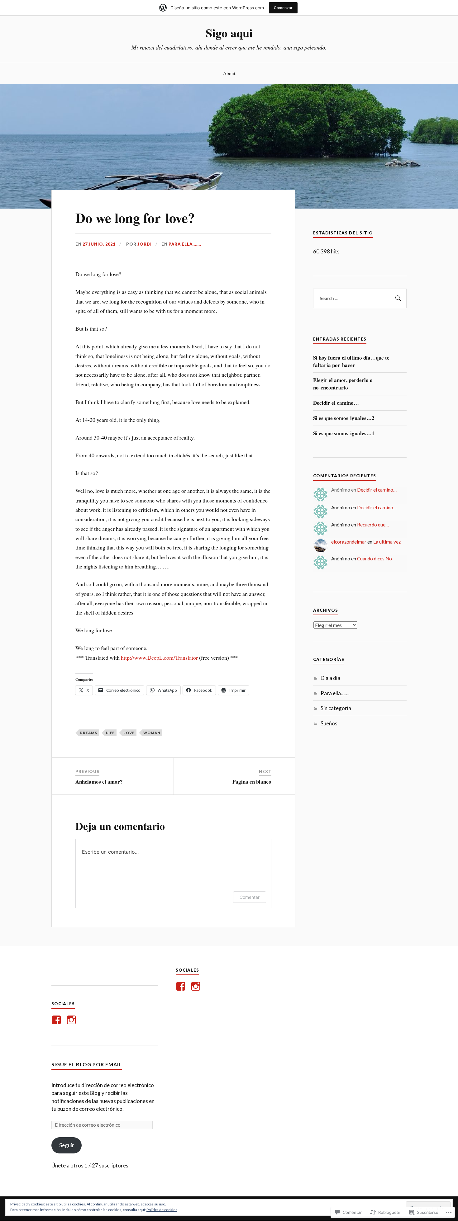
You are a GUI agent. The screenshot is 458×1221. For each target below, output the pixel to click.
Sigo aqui (229, 32)
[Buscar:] (360, 299)
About (229, 73)
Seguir (66, 1145)
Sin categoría (336, 708)
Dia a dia (330, 678)
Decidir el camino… (336, 403)
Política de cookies (161, 1209)
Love (129, 733)
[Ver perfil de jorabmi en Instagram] (72, 1020)
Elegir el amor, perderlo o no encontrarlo (343, 383)
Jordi (144, 244)
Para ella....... (185, 244)
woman (151, 733)
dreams (88, 733)
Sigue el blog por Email (86, 1064)
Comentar (250, 897)
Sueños (329, 723)
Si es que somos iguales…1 (344, 433)
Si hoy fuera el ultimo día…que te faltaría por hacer (351, 361)
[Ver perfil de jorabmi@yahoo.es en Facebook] (57, 1020)
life (110, 733)
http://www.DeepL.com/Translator (159, 657)
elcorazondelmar (348, 541)
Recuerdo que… (373, 524)
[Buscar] (397, 299)
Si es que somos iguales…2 (344, 418)
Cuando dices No (374, 558)
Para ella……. (335, 693)
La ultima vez (387, 541)
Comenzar (283, 7)
